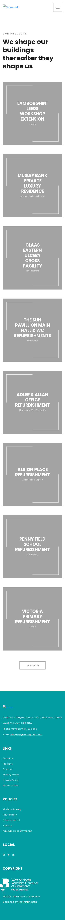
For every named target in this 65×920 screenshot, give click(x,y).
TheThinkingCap (27, 902)
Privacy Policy (11, 774)
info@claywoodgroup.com (26, 734)
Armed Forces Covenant (17, 831)
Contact (8, 769)
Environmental (11, 820)
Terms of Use (10, 785)
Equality (7, 825)
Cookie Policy (10, 780)
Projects (8, 763)
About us (8, 758)
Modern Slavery (12, 809)
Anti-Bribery (10, 814)
